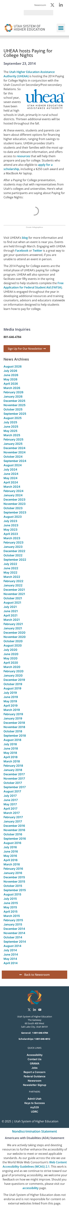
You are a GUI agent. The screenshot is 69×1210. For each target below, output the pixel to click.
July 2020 (10, 649)
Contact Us (34, 1059)
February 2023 (13, 542)
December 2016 (14, 825)
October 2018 (13, 731)
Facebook (21, 251)
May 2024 (11, 478)
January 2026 (13, 396)
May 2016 (10, 856)
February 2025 (13, 439)
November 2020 (15, 637)
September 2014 (15, 941)
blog (25, 238)
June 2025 (11, 426)
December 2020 (14, 632)
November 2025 (14, 405)
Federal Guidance (34, 1076)
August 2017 (12, 791)
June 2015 (11, 903)
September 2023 (15, 512)
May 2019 (10, 701)
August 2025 (13, 418)
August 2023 (13, 516)
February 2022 (13, 581)
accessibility (30, 1188)
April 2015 (11, 911)
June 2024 (11, 474)
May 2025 (10, 431)
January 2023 (13, 546)
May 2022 (10, 572)
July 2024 (10, 469)
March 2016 (12, 864)
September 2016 (15, 838)
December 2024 (14, 448)
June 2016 (11, 851)
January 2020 (13, 675)
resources (23, 156)
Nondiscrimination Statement (34, 1131)
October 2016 (13, 834)
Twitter (37, 251)
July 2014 (10, 950)
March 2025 (12, 435)
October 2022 (13, 555)
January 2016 (13, 873)
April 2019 (11, 705)
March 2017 (12, 813)
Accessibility (34, 1054)
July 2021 (10, 607)
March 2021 (12, 619)
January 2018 (13, 770)
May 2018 (10, 753)
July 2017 (10, 795)
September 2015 (15, 890)
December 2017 (14, 774)
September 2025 (15, 413)
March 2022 (12, 577)
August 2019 (12, 688)
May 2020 (11, 658)
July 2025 (10, 422)
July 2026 (10, 371)
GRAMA (34, 1063)
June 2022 (11, 568)
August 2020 (13, 645)
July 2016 (10, 847)
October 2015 (13, 886)
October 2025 (13, 409)
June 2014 (11, 954)
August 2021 (12, 602)
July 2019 (10, 692)
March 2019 (12, 710)
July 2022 (10, 564)
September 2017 (15, 787)
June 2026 (11, 375)
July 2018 (10, 744)
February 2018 (13, 765)
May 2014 (10, 959)
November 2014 (14, 933)
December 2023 (14, 499)
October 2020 (13, 641)
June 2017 (11, 800)
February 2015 (13, 920)
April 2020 (11, 662)
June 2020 (11, 654)
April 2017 (10, 808)
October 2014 (13, 937)
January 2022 (13, 585)
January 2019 (13, 718)
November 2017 (14, 778)
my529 (34, 1107)
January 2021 (13, 628)
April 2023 (11, 534)
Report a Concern (34, 1072)
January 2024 (13, 495)
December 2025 (14, 401)
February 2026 (13, 392)
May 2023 (10, 529)
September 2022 (15, 559)
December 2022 (14, 551)
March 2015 (12, 916)
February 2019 (13, 714)
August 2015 (12, 894)
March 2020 (12, 667)
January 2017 (13, 821)
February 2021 (13, 624)
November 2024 (15, 452)
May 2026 (10, 379)
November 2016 (14, 830)
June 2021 (11, 611)
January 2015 (13, 924)
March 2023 (12, 538)
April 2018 (11, 757)
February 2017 (13, 817)
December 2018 (14, 722)
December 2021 (14, 589)
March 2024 (12, 486)
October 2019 (13, 684)
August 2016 (12, 843)
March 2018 (12, 761)
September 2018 (15, 735)
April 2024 (11, 482)
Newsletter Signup (34, 1084)
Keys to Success (34, 1102)
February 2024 (14, 491)
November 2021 (14, 594)
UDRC (34, 1111)
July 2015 (10, 898)
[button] (61, 28)
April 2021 (11, 615)
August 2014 (12, 946)
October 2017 (13, 783)
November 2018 (14, 727)
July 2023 (10, 521)
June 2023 (11, 525)
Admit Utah (34, 1098)
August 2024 (13, 465)
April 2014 (11, 963)
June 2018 (11, 748)
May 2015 (10, 907)
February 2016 (13, 868)
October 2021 (13, 598)
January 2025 (13, 443)
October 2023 (13, 508)
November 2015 (14, 881)
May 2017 (10, 804)
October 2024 (13, 456)
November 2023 (14, 504)
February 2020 (14, 671)
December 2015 (14, 877)
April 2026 (11, 383)
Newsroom (34, 1080)
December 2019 (14, 680)
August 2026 (13, 366)
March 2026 (12, 388)
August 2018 (12, 740)
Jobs (34, 1067)
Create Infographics (34, 227)
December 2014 (14, 928)
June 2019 (11, 697)
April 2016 (11, 860)
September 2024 (15, 461)
